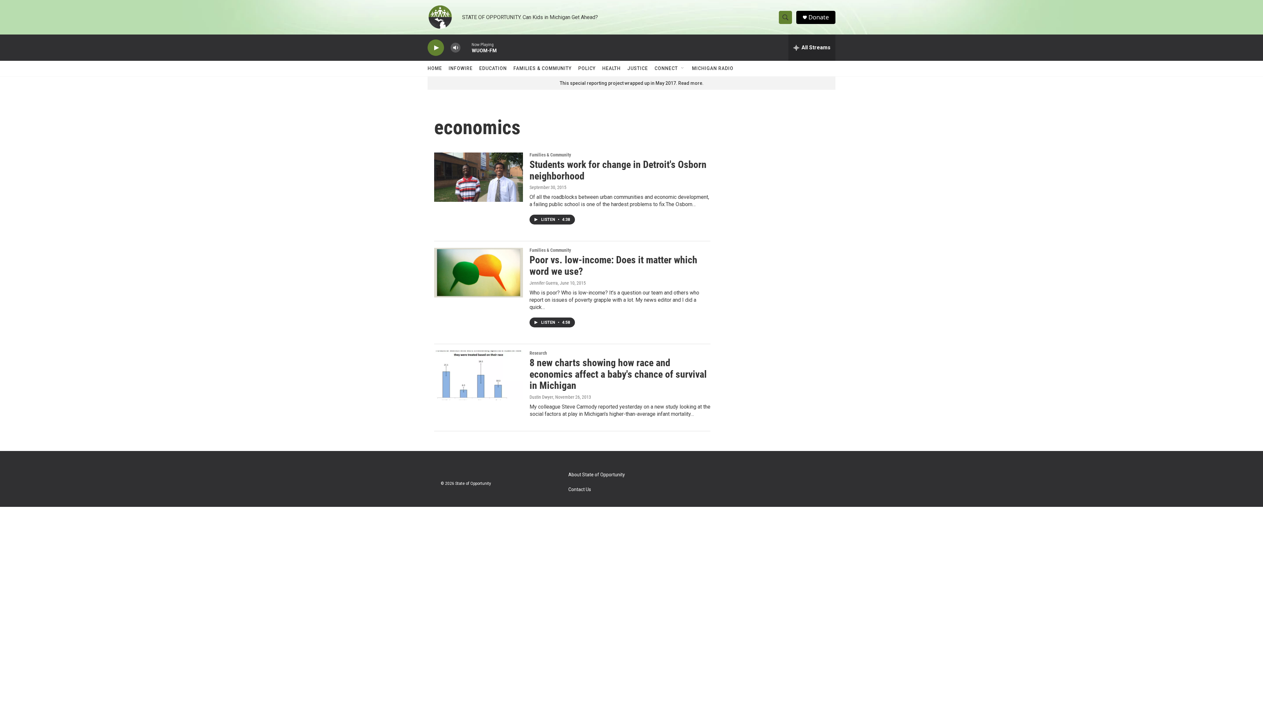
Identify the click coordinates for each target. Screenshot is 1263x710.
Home (435, 68)
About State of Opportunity (596, 474)
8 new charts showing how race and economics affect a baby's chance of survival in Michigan (618, 374)
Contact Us (579, 489)
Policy (587, 68)
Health (611, 68)
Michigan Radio (712, 68)
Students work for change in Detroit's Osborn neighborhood (618, 170)
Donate (818, 17)
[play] (436, 48)
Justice (637, 68)
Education (493, 68)
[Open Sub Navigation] (682, 68)
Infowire (461, 68)
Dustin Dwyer (541, 397)
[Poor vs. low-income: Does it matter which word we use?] (478, 272)
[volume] (455, 47)
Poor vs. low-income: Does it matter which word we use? (613, 265)
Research (538, 353)
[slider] (466, 47)
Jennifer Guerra (544, 283)
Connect (666, 68)
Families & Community (542, 68)
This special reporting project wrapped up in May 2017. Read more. (632, 83)
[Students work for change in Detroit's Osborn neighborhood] (478, 177)
